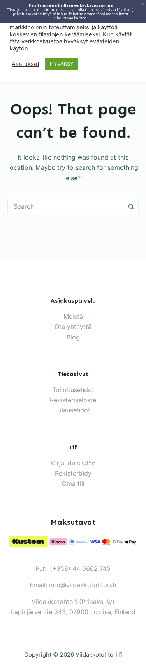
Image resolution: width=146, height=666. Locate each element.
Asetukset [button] (25, 63)
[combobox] (66, 206)
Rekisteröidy (73, 473)
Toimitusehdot (73, 390)
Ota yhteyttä (73, 326)
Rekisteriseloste (73, 400)
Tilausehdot (73, 410)
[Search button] (130, 206)
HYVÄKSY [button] (62, 63)
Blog (73, 337)
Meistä (73, 316)
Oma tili (73, 483)
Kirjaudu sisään (73, 463)
